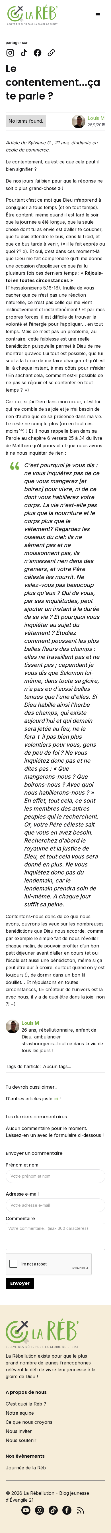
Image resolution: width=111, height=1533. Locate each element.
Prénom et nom (22, 1165)
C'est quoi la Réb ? (26, 1404)
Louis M (96, 118)
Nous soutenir (21, 1440)
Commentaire (20, 1218)
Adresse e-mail (22, 1194)
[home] (31, 15)
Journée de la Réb (26, 1468)
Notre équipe (20, 1413)
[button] (97, 14)
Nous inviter (19, 1431)
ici (56, 1098)
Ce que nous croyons (29, 1422)
